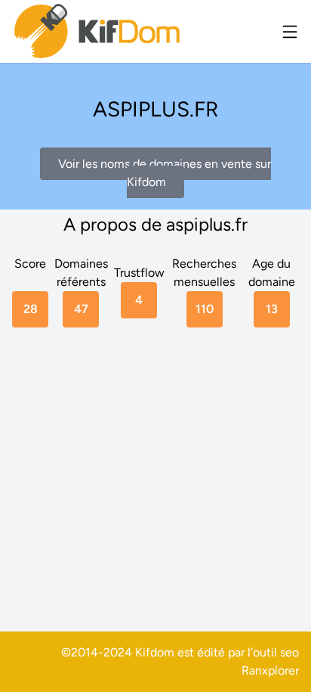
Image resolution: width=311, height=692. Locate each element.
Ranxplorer (270, 670)
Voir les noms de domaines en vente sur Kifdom (164, 173)
